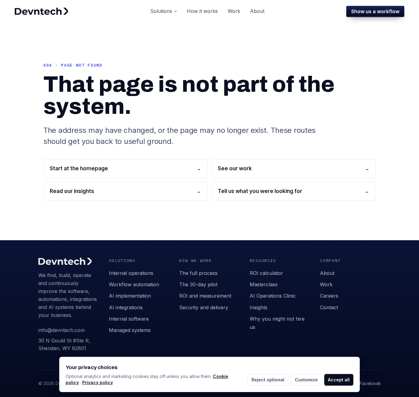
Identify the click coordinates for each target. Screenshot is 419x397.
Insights (258, 307)
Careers (329, 296)
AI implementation (130, 296)
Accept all (339, 379)
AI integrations (126, 307)
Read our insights (125, 191)
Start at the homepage (125, 168)
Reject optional (268, 379)
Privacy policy (97, 382)
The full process (198, 273)
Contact (329, 307)
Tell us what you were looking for (293, 191)
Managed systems (130, 330)
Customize (306, 379)
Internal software (129, 319)
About (327, 273)
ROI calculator (266, 273)
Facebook (370, 383)
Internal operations (131, 273)
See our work (293, 168)
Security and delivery (203, 307)
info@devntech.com (61, 330)
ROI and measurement (205, 296)
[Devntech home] (41, 11)
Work (326, 284)
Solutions (161, 11)
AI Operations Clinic (273, 296)
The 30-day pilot (198, 284)
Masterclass (264, 284)
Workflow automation (134, 284)
